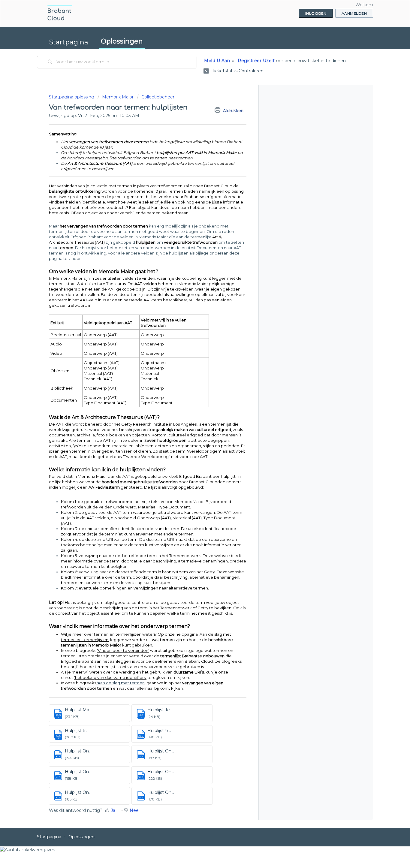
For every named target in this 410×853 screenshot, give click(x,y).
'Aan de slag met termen (121, 682)
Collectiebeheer (157, 97)
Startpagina (68, 42)
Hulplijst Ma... (78, 710)
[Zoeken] (50, 62)
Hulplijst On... (78, 751)
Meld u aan (217, 60)
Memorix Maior (118, 97)
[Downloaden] (194, 358)
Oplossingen (122, 41)
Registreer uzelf (256, 60)
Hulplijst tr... (77, 730)
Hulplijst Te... (160, 710)
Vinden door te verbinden (123, 650)
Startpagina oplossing (72, 97)
